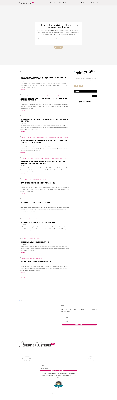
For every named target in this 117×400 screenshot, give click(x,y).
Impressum (27, 356)
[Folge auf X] (77, 86)
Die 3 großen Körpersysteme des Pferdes (35, 203)
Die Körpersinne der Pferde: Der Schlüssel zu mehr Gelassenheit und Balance (44, 120)
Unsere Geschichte (90, 360)
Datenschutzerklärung (27, 358)
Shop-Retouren (27, 363)
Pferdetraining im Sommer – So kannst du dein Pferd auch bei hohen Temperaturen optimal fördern (43, 78)
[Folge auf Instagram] (80, 86)
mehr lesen (22, 89)
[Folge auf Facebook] (75, 86)
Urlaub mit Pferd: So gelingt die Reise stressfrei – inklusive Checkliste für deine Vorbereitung (43, 162)
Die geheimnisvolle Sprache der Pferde (34, 242)
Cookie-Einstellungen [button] (27, 360)
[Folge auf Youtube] (55, 352)
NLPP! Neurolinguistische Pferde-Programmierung (38, 183)
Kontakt (90, 358)
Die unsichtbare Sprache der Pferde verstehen (37, 222)
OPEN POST (58, 47)
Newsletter (90, 356)
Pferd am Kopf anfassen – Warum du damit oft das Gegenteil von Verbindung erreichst (44, 99)
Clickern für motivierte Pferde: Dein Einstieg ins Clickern (58, 26)
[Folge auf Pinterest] (82, 86)
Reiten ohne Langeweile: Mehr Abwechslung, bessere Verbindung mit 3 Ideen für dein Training (43, 141)
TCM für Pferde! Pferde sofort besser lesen (36, 262)
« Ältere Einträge (24, 277)
